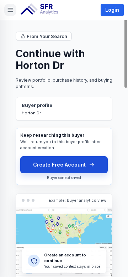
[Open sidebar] (10, 10)
